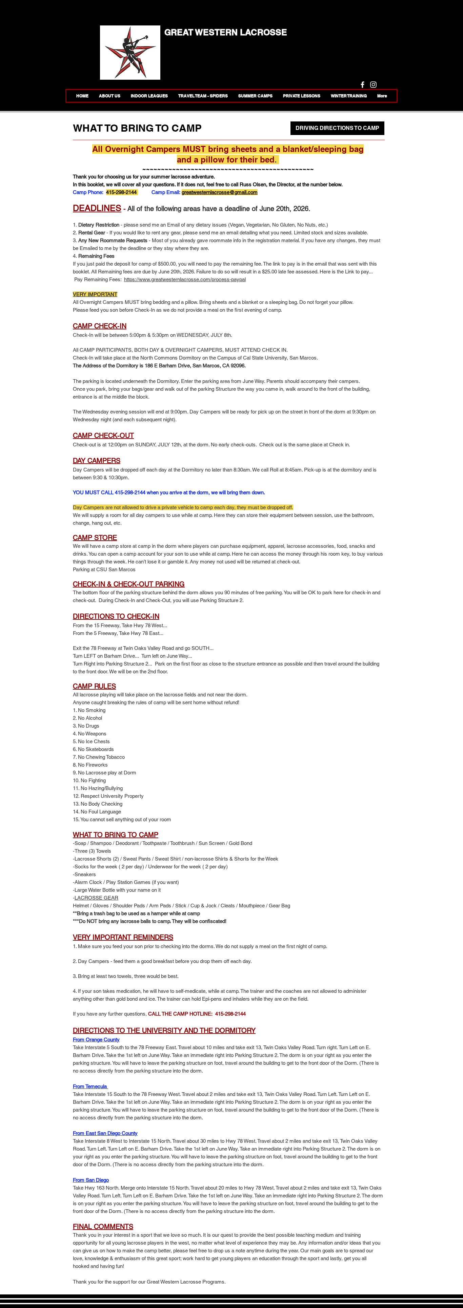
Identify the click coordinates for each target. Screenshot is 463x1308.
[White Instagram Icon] (373, 84)
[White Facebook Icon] (362, 84)
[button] (255, 96)
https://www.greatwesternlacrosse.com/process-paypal (185, 279)
